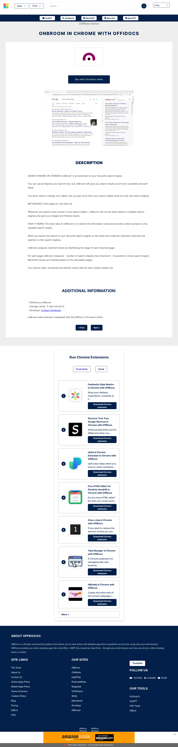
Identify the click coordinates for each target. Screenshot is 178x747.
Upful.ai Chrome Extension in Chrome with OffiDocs (102, 455)
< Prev (81, 327)
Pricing (14, 705)
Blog (13, 701)
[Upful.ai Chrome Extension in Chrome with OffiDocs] (76, 469)
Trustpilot (137, 663)
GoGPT (133, 701)
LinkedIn (151, 678)
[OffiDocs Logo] (6, 6)
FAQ (13, 715)
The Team (16, 668)
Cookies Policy (18, 696)
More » (65, 614)
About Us (15, 672)
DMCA (14, 710)
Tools (34, 6)
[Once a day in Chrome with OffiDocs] (76, 535)
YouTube (137, 678)
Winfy (74, 696)
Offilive (133, 710)
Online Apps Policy (20, 682)
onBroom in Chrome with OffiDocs (89, 33)
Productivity (82, 369)
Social (101, 369)
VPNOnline (77, 691)
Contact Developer (51, 310)
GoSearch (135, 696)
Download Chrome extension (102, 405)
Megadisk (76, 686)
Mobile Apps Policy (20, 686)
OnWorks (76, 672)
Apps (19, 6)
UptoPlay (76, 677)
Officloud (76, 710)
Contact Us (16, 677)
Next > (97, 327)
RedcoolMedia (79, 682)
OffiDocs (76, 668)
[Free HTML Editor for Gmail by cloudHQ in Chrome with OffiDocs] (76, 503)
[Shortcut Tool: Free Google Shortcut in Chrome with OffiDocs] (76, 435)
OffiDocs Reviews (83, 729)
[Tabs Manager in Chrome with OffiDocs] (76, 567)
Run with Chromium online (89, 79)
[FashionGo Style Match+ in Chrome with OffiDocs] (76, 401)
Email (164, 678)
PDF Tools (135, 706)
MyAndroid (77, 701)
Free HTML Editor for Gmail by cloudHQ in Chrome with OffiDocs (100, 489)
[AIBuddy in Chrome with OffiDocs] (76, 600)
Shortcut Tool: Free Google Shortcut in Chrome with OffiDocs (100, 421)
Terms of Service (19, 691)
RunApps (76, 705)
